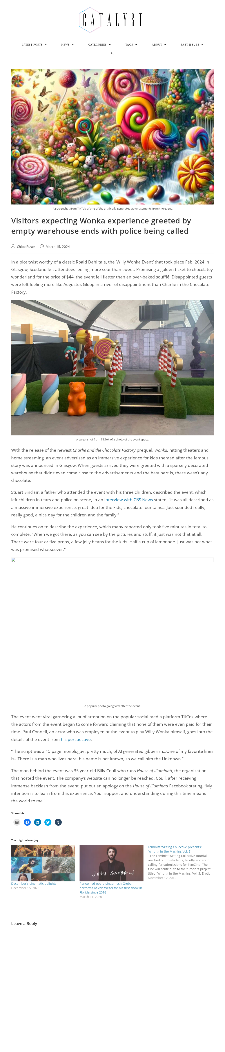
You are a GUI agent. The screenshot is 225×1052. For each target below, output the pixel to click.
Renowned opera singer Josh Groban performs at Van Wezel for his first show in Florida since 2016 (111, 887)
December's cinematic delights (33, 883)
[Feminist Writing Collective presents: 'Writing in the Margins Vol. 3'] (182, 862)
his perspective (76, 739)
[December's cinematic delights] (43, 863)
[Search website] (112, 53)
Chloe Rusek (26, 247)
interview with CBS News (128, 500)
